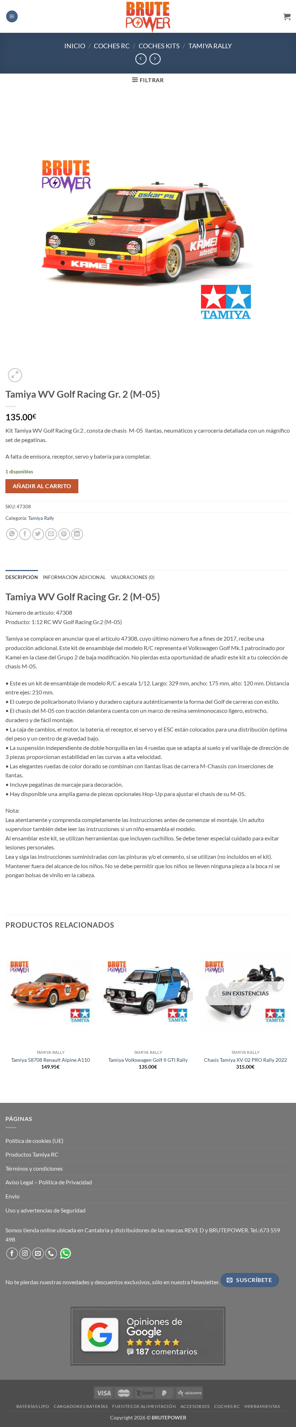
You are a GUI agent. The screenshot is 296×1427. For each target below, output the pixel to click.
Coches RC (112, 46)
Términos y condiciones (34, 1168)
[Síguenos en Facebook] (12, 1253)
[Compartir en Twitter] (38, 534)
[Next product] (141, 59)
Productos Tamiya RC (31, 1154)
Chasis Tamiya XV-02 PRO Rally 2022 (245, 1060)
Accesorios (195, 1406)
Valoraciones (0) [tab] (132, 577)
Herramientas (262, 1406)
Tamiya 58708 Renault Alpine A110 (50, 1060)
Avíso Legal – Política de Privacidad (48, 1182)
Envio (12, 1196)
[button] (12, 16)
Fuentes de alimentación (144, 1406)
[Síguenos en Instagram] (25, 1253)
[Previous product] (155, 59)
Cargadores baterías (81, 1406)
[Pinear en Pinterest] (64, 534)
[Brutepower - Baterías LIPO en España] (148, 16)
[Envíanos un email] (38, 1253)
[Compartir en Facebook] (25, 534)
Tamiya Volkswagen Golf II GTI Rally (148, 1060)
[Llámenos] (51, 1253)
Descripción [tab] (21, 577)
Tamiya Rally (210, 46)
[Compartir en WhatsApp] (12, 534)
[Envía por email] (51, 534)
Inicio (74, 46)
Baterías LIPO (32, 1406)
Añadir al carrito (42, 486)
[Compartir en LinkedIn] (77, 534)
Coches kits (159, 46)
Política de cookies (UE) (34, 1140)
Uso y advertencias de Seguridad (45, 1210)
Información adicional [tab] (74, 577)
